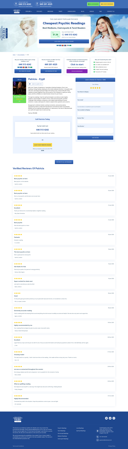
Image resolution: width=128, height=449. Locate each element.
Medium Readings (62, 436)
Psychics (39, 11)
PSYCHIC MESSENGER (77, 71)
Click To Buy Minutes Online (42, 145)
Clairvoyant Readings (63, 438)
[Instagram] (114, 419)
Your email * (88, 103)
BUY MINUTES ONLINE (25, 71)
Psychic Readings (62, 428)
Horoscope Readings (63, 433)
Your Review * (81, 126)
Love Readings (80, 428)
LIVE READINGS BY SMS (51, 71)
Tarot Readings (61, 430)
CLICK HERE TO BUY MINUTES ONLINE (64, 41)
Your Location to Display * (84, 110)
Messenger (108, 4)
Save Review (95, 137)
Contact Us (110, 11)
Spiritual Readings (81, 430)
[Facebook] (106, 419)
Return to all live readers (64, 162)
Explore (28, 11)
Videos (92, 11)
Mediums (50, 11)
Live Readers (94, 4)
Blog (82, 11)
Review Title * (80, 118)
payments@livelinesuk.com (106, 440)
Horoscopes (72, 11)
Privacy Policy (111, 446)
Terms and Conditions (18, 446)
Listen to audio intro (37, 84)
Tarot (60, 11)
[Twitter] (110, 419)
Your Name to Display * (83, 91)
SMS (100, 11)
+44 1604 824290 (103, 436)
